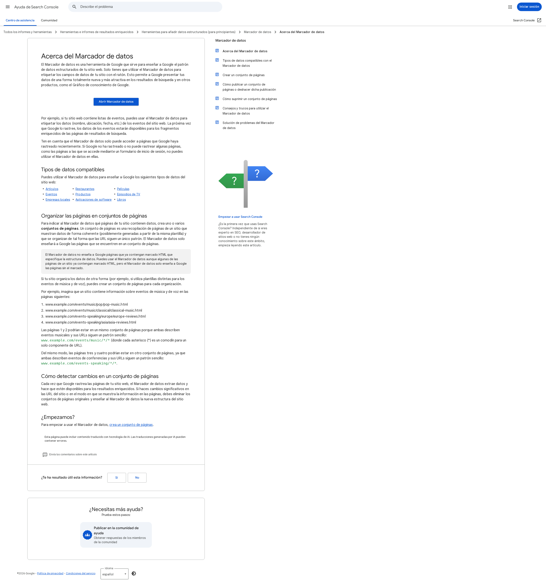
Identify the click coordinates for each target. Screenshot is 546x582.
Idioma (109, 568)
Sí (116, 477)
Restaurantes (85, 189)
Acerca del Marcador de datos (245, 51)
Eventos (51, 194)
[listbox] (114, 573)
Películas (123, 189)
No (137, 477)
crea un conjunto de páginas (131, 425)
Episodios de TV (128, 194)
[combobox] (151, 7)
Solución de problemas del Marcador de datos (248, 125)
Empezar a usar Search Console (240, 217)
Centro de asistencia (20, 20)
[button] (8, 7)
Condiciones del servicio (80, 573)
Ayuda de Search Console (36, 7)
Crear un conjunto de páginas (243, 75)
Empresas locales (58, 200)
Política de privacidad (50, 573)
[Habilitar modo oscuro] (134, 573)
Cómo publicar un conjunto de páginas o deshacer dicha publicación (249, 87)
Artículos (52, 189)
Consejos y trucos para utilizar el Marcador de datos (246, 110)
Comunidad (49, 20)
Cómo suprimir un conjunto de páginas (250, 99)
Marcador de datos (230, 40)
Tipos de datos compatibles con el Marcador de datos (247, 63)
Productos (83, 194)
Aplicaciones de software (94, 200)
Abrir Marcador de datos (116, 101)
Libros (121, 200)
